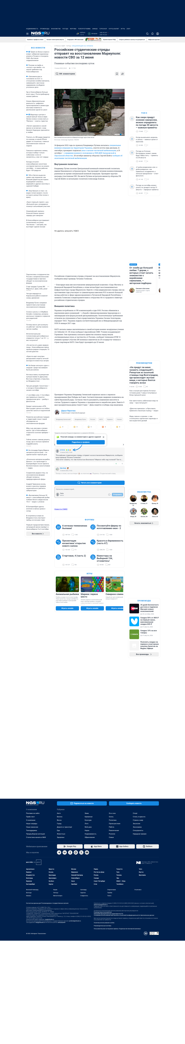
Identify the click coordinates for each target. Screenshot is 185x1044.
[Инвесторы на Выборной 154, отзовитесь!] (93, 560)
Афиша (95, 29)
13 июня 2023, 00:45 (60, 68)
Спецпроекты (138, 830)
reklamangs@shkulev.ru (101, 904)
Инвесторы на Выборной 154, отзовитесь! (105, 558)
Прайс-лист (30, 817)
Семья (111, 837)
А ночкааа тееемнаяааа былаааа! (74, 527)
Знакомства (56, 29)
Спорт (135, 813)
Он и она (112, 813)
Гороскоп (103, 29)
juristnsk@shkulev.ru (75, 921)
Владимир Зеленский (63, 419)
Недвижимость (32, 29)
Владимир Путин (80, 419)
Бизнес (59, 817)
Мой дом (88, 827)
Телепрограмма (84, 29)
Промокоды (44, 29)
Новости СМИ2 (60, 509)
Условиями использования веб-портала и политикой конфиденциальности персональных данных (124, 915)
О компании (30, 820)
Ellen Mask (63, 468)
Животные (61, 834)
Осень (111, 817)
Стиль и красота (139, 817)
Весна (59, 820)
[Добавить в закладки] (117, 74)
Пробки (93, 34)
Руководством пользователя (103, 912)
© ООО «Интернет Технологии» (36, 933)
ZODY (128, 29)
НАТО (101, 419)
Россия (92, 419)
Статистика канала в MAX (36, 837)
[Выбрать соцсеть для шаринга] (122, 74)
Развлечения (114, 830)
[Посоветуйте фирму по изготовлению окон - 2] (93, 530)
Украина (110, 419)
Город (59, 824)
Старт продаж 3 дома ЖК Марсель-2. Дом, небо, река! (36, 288)
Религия (112, 834)
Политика (112, 820)
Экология (136, 824)
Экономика (137, 827)
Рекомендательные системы (102, 925)
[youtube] (87, 852)
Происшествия (114, 824)
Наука (87, 830)
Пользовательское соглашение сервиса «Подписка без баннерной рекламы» (117, 929)
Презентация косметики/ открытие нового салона (74, 543)
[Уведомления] (152, 34)
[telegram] (59, 852)
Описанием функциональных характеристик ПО (108, 913)
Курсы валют (114, 29)
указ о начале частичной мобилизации (99, 150)
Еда (58, 830)
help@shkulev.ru (40, 922)
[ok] (70, 852)
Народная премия (139, 834)
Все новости (38, 47)
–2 (122, 477)
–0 (122, 463)
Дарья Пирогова (68, 411)
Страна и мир (138, 820)
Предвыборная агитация (35, 834)
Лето (86, 824)
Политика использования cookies (104, 922)
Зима (87, 813)
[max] (76, 852)
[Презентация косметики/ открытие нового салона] (59, 545)
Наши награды (31, 824)
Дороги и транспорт (64, 827)
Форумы (73, 29)
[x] (81, 852)
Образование (90, 837)
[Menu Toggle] (27, 34)
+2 (116, 477)
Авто (59, 813)
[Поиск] (147, 34)
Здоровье (60, 837)
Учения (119, 419)
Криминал (88, 817)
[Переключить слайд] (122, 584)
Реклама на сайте (33, 813)
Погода (65, 29)
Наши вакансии (32, 827)
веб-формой (61, 922)
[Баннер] (93, 39)
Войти (62, 495)
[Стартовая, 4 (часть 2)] (59, 560)
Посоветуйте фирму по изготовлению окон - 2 (109, 527)
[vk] (65, 852)
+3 (116, 463)
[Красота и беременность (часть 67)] (93, 545)
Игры (123, 29)
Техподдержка (31, 830)
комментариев (67, 74)
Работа (111, 827)
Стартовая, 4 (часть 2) (74, 555)
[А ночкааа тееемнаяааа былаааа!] (59, 530)
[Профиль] (157, 34)
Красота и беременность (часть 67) (110, 542)
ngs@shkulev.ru (49, 919)
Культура (88, 820)
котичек (62, 450)
